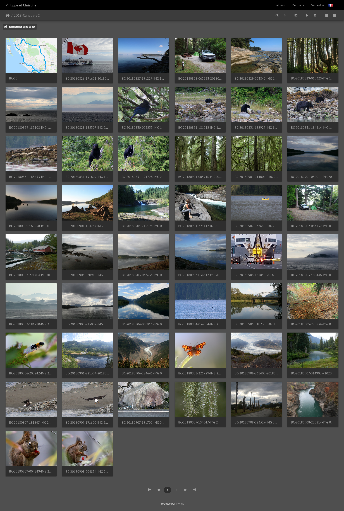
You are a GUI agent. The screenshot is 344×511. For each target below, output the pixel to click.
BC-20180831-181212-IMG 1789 (200, 127)
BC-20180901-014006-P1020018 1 (257, 177)
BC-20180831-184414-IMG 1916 (313, 127)
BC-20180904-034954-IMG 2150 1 (200, 324)
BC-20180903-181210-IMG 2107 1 (31, 324)
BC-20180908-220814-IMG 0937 (313, 422)
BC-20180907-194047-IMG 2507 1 (200, 422)
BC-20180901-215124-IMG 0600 (144, 226)
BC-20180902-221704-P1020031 (31, 275)
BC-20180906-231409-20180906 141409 (257, 373)
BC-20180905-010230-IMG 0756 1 (257, 324)
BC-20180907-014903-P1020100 (313, 373)
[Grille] (326, 15)
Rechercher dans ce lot (21, 26)
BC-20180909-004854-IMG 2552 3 (87, 471)
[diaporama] (307, 15)
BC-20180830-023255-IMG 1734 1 (144, 127)
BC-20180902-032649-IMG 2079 (257, 226)
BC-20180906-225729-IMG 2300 (200, 373)
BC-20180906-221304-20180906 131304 (87, 373)
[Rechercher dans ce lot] (277, 15)
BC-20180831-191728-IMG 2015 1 (144, 177)
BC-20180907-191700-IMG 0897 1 (144, 422)
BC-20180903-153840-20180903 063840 (257, 275)
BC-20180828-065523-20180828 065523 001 (200, 78)
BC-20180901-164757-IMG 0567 (87, 226)
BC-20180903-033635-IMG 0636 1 (144, 275)
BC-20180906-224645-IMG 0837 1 (144, 373)
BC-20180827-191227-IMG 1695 (144, 78)
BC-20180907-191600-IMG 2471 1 (87, 422)
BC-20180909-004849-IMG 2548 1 (31, 471)
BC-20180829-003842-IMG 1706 (257, 78)
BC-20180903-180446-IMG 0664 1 (313, 275)
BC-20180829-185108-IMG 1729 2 (31, 127)
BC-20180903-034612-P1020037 (200, 275)
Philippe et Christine (21, 5)
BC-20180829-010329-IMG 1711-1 (313, 78)
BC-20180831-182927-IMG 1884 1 (257, 127)
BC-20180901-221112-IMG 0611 (200, 226)
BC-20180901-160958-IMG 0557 (31, 226)
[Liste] (334, 15)
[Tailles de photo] (297, 15)
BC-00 (13, 78)
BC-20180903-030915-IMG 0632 (87, 275)
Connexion (317, 5)
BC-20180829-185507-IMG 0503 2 (87, 127)
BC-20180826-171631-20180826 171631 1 (87, 78)
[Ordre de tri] (286, 15)
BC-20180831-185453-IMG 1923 (31, 177)
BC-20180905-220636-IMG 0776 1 (313, 324)
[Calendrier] (316, 15)
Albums (281, 5)
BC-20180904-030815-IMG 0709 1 (144, 324)
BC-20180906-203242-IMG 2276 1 (31, 373)
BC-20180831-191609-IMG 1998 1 (87, 177)
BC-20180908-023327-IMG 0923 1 (257, 422)
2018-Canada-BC (27, 15)
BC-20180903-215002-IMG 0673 (87, 324)
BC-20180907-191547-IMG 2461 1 (31, 422)
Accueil (8, 15)
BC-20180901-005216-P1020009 (200, 177)
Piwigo (180, 503)
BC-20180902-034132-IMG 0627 (313, 226)
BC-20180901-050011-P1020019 (313, 177)
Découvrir (298, 5)
